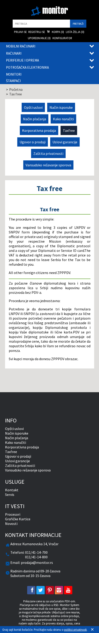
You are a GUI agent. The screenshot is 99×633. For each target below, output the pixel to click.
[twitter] (40, 590)
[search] (41, 23)
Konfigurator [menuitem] (62, 38)
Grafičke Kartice (17, 519)
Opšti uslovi (33, 107)
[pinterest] (50, 590)
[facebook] (31, 590)
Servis (9, 494)
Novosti (11, 523)
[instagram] (59, 590)
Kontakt (11, 490)
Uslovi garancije (64, 142)
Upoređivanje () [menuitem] (39, 38)
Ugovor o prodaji (33, 142)
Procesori (12, 514)
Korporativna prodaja (39, 130)
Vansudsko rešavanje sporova (48, 165)
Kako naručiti (63, 119)
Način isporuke (61, 107)
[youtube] (68, 590)
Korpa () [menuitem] (57, 32)
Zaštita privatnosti (48, 153)
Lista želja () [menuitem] (75, 32)
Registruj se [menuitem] (36, 32)
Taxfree (69, 130)
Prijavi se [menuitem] (20, 32)
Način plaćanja (34, 119)
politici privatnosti (75, 629)
